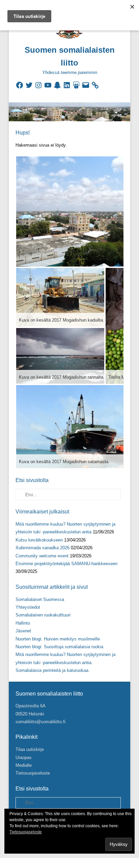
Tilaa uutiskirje (30, 749)
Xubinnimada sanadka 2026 (43, 547)
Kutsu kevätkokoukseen (39, 539)
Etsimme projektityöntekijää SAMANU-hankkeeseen (66, 563)
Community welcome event (42, 555)
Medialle (24, 765)
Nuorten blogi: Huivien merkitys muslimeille (58, 638)
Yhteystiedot (28, 607)
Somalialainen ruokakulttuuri (43, 614)
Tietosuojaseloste (33, 773)
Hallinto (23, 623)
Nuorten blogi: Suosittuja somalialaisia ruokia (59, 646)
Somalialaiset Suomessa (40, 599)
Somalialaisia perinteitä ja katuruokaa (52, 670)
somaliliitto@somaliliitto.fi (40, 721)
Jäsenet (23, 630)
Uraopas (24, 757)
